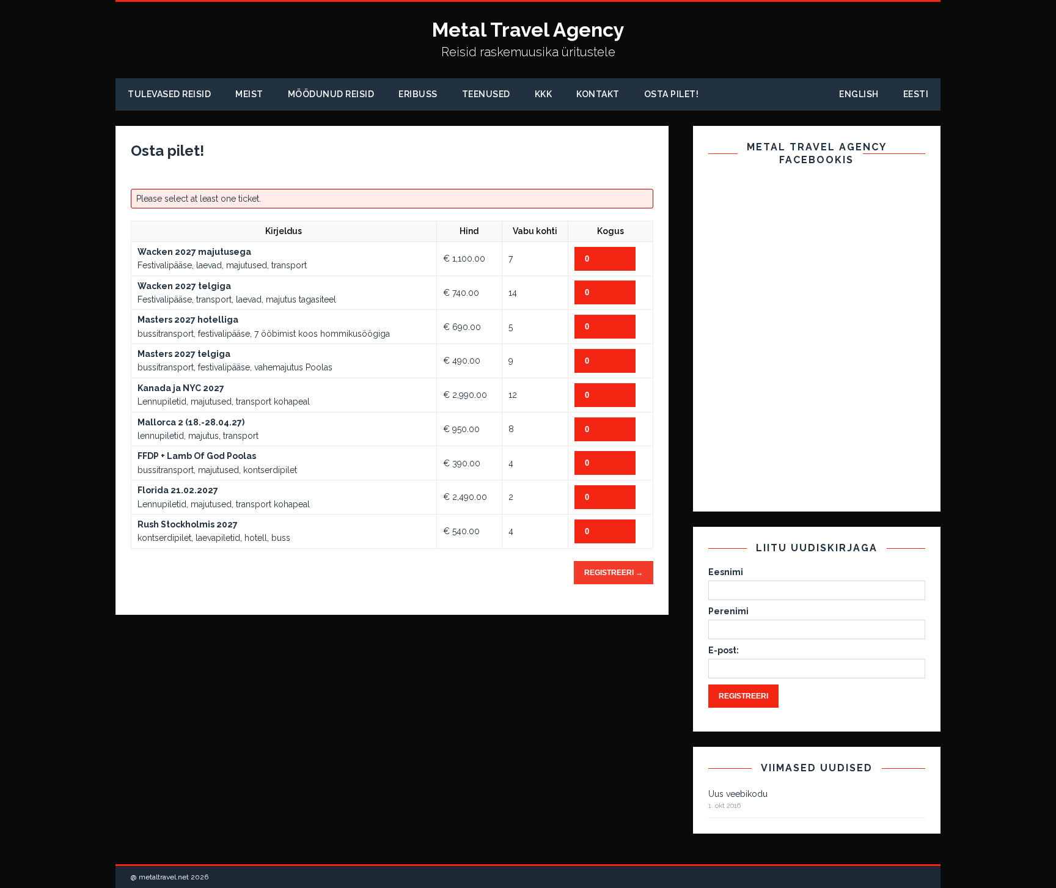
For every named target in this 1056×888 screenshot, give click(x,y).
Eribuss (418, 94)
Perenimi (728, 611)
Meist (249, 94)
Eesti (916, 94)
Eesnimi (725, 572)
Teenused (486, 94)
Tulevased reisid (169, 94)
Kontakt (598, 94)
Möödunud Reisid (331, 94)
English (859, 94)
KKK (543, 94)
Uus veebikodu (738, 794)
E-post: (723, 650)
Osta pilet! (671, 94)
